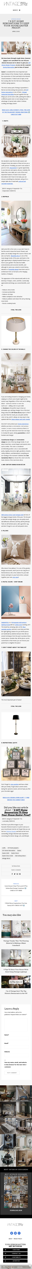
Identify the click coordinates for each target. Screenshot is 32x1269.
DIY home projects (13, 848)
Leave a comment (16, 870)
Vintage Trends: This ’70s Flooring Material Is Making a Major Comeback (16, 943)
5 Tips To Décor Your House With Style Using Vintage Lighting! (16, 971)
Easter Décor (15, 853)
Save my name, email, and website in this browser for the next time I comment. (15, 1065)
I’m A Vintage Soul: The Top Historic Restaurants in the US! (16, 992)
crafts (4, 848)
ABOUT (10, 1239)
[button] (30, 1196)
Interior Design (16, 19)
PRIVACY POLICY (18, 1239)
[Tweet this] (14, 874)
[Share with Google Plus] (17, 874)
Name (6, 1035)
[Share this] (12, 874)
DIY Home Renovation (8, 851)
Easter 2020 (5, 853)
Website (7, 1052)
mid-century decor (20, 856)
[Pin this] (20, 874)
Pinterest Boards (11, 832)
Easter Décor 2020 (7, 856)
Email (6, 1043)
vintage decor (6, 858)
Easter (19, 851)
